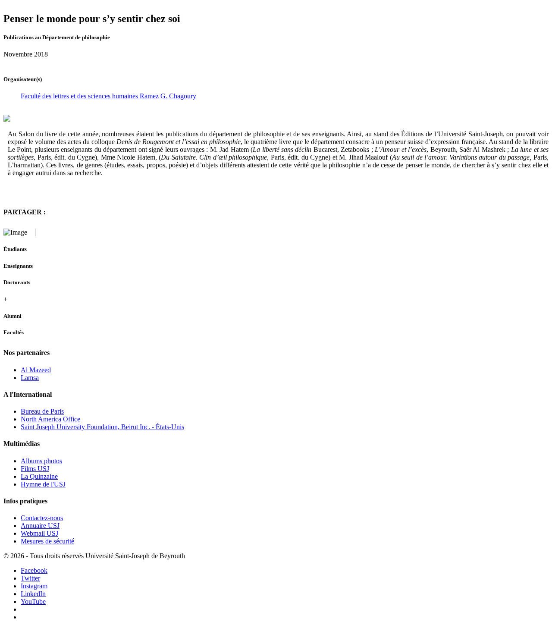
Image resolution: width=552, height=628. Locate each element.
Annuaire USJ (40, 525)
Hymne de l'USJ (43, 484)
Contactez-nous (42, 517)
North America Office (50, 419)
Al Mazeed (36, 370)
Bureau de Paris (42, 411)
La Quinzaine (39, 476)
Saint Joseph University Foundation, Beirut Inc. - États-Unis (102, 426)
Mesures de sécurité (47, 541)
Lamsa (30, 377)
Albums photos (41, 461)
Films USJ (35, 468)
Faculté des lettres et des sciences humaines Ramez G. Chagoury (108, 96)
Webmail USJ (39, 533)
